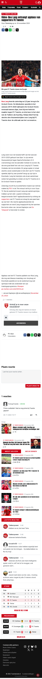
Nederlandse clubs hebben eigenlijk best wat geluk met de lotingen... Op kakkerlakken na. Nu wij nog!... (20, 549)
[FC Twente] (22, 632)
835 (15, 462)
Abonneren (21, 323)
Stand (19, 7)
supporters (5, 199)
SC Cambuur (17, 621)
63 (15, 475)
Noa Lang (5, 101)
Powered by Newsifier (21, 676)
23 (18, 514)
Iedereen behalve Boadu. (17, 537)
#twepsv (20, 286)
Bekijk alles (21, 637)
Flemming (8, 23)
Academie (34, 7)
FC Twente (35, 621)
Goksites (6, 660)
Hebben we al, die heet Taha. (19, 528)
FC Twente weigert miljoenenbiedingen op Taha (26, 511)
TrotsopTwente (13, 404)
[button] (36, 3)
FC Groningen (16, 626)
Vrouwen (25, 7)
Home (4, 7)
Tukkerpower (14, 525)
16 (15, 488)
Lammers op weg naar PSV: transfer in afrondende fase (26, 472)
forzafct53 (13, 544)
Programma (11, 7)
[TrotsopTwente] (5, 404)
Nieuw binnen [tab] (31, 451)
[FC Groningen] (22, 626)
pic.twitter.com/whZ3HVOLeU (12, 289)
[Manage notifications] (37, 675)
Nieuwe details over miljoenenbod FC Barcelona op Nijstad (25, 485)
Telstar (34, 632)
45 (19, 462)
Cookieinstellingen (28, 674)
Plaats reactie (33, 386)
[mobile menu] (2, 2)
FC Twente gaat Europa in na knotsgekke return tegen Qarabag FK (26, 459)
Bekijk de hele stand (21, 610)
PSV (10, 188)
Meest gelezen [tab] (11, 451)
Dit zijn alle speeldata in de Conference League (26, 498)
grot (10, 572)
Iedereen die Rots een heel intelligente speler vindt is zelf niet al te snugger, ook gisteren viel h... (19, 563)
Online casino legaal (9, 657)
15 (15, 514)
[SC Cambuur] (22, 621)
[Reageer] (36, 414)
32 (18, 501)
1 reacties (8, 300)
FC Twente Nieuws (9, 14)
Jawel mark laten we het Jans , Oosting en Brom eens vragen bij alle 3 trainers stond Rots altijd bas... (20, 577)
